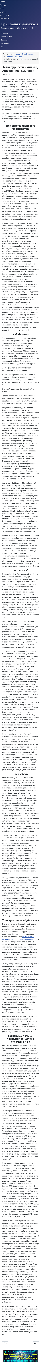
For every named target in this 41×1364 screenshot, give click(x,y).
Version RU (4, 15)
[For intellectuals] (20, 1356)
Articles (3, 5)
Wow (2, 8)
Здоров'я (4, 40)
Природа (4, 33)
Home (2, 2)
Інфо (2, 47)
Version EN (4, 19)
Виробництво (6, 37)
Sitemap (3, 12)
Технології (5, 43)
